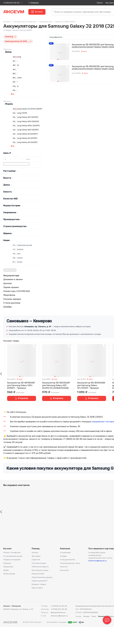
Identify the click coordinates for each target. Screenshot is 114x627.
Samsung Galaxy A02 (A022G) (26, 121)
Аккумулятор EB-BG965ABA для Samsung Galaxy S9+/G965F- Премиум (91, 385)
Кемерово (35, 3)
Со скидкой (18, 249)
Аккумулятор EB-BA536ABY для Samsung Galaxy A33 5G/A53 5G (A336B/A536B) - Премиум (56, 385)
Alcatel (16, 65)
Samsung (17, 57)
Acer (15, 61)
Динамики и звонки (13, 279)
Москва (86, 616)
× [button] (15, 37)
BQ (14, 73)
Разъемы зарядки (12, 299)
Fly (14, 90)
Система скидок (39, 563)
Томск (93, 616)
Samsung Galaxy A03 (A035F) (26, 129)
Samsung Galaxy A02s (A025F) (26, 125)
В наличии (17, 262)
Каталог (39, 12)
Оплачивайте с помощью (57, 622)
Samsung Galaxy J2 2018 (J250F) (27, 109)
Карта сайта (37, 588)
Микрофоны (9, 295)
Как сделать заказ (40, 570)
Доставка (36, 556)
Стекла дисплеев (11, 303)
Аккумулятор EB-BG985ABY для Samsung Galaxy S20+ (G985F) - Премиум (21, 385)
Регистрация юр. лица (70, 563)
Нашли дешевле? (40, 581)
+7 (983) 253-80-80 (59, 609)
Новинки (16, 253)
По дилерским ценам (22, 245)
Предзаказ (18, 258)
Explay (15, 86)
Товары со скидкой (11, 560)
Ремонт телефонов (11, 552)
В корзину (23, 398)
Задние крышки (11, 287)
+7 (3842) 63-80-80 (11, 3)
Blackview (17, 77)
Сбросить (7, 49)
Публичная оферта (40, 567)
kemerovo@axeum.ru (97, 561)
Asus (15, 69)
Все (12, 94)
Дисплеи (7, 283)
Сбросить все (9, 270)
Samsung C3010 (20, 113)
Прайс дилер (9, 574)
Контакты (64, 570)
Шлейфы (7, 307)
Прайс (6, 570)
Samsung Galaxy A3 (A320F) (25, 142)
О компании (65, 552)
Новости (64, 567)
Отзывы (63, 556)
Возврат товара (39, 584)
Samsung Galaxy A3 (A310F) (25, 138)
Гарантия (36, 560)
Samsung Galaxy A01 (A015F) (25, 117)
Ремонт (100, 3)
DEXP (15, 82)
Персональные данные (42, 577)
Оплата (35, 552)
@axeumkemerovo (58, 612)
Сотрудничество (67, 560)
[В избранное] (68, 44)
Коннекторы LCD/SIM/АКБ (16, 291)
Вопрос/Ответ (38, 574)
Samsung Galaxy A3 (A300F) (25, 134)
